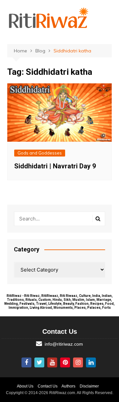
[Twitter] (39, 362)
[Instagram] (78, 362)
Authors (68, 386)
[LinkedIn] (91, 362)
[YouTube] (52, 362)
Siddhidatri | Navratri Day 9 (55, 166)
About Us (25, 386)
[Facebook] (26, 362)
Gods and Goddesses (40, 153)
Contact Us (48, 386)
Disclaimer (89, 386)
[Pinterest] (65, 362)
